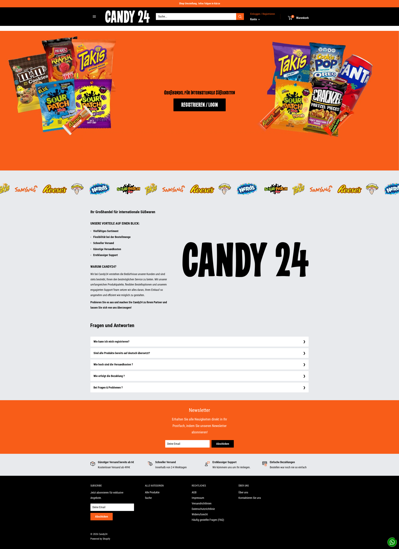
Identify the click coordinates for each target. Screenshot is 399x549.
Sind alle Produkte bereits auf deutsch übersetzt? (122, 353)
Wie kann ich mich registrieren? (111, 341)
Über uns (243, 492)
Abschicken (222, 443)
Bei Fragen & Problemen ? (108, 387)
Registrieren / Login (199, 104)
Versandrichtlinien (202, 503)
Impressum (198, 497)
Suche (148, 497)
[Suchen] (240, 16)
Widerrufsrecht (200, 514)
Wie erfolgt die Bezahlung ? (109, 376)
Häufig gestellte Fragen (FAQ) (208, 519)
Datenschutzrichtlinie (203, 509)
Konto (253, 19)
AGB (194, 492)
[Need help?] (392, 542)
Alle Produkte (152, 492)
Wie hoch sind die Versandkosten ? (113, 364)
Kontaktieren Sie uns (249, 497)
